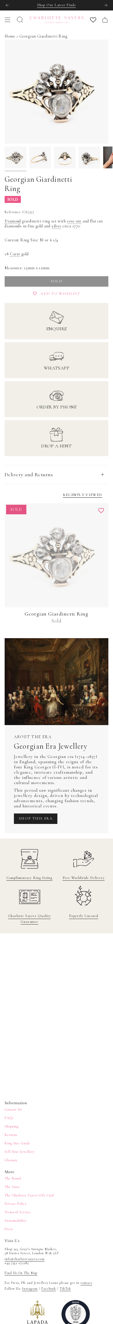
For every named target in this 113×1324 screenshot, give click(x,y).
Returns (11, 1135)
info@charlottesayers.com (25, 1259)
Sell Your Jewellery (19, 1152)
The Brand (13, 1178)
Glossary (11, 1160)
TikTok (65, 1288)
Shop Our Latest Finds (56, 5)
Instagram (30, 1288)
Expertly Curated (83, 915)
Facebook (48, 1288)
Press (9, 1229)
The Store (12, 1187)
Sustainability (16, 1220)
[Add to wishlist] (101, 510)
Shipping (12, 1126)
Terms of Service (18, 1212)
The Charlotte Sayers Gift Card (29, 1195)
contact (86, 1283)
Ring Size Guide (17, 1143)
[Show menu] (7, 19)
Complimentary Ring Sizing (29, 877)
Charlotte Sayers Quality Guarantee (29, 918)
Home (10, 36)
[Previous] (7, 5)
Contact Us (13, 1109)
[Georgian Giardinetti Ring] (56, 555)
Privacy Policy (16, 1204)
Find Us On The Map (21, 1273)
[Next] (105, 5)
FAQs (9, 1118)
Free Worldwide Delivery (84, 877)
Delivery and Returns (29, 474)
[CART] (105, 19)
